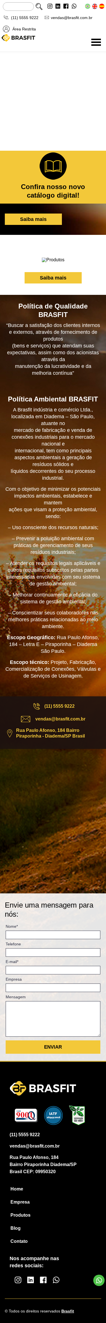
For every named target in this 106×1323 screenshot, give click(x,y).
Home (16, 1189)
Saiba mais (33, 219)
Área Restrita (24, 29)
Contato (19, 1241)
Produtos (20, 1215)
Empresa (20, 1202)
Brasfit (67, 1311)
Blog (15, 1228)
